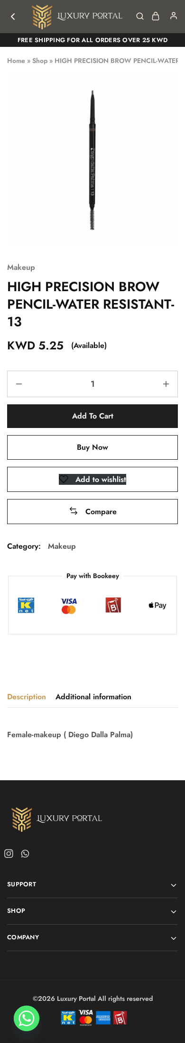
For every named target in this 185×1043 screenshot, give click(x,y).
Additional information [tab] (93, 696)
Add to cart (92, 415)
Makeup (21, 267)
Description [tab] (26, 696)
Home (16, 60)
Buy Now (92, 447)
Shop (39, 60)
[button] (93, 511)
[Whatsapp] (23, 855)
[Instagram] (10, 855)
